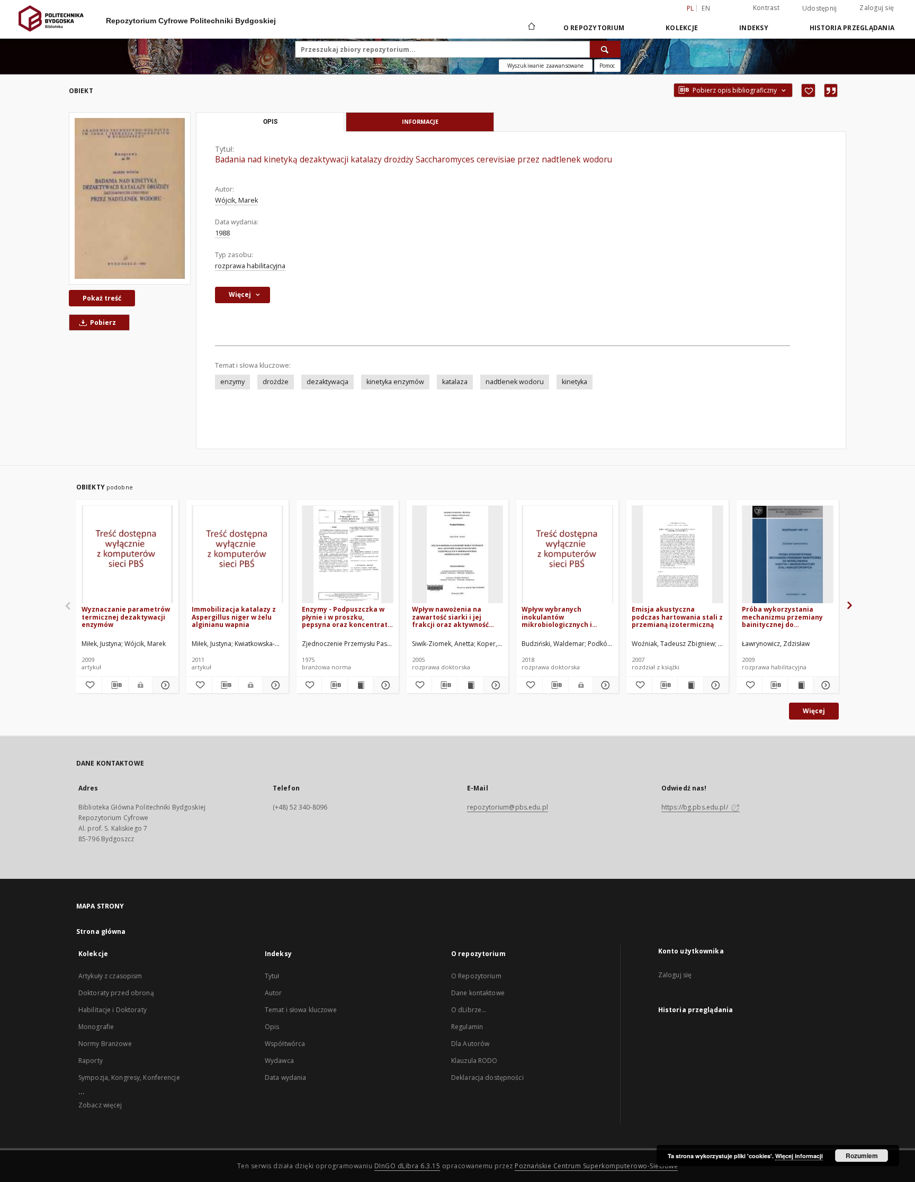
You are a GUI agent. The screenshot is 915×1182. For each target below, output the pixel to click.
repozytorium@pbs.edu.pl (507, 807)
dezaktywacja (327, 381)
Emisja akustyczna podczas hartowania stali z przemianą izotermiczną (677, 617)
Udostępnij (819, 8)
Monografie (96, 1026)
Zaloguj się (876, 7)
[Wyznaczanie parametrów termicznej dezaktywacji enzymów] (127, 555)
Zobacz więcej (100, 1105)
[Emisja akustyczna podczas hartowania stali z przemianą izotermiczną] (677, 555)
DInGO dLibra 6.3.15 (407, 1165)
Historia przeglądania (852, 27)
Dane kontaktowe (478, 992)
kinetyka (574, 381)
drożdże (276, 381)
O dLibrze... (468, 1009)
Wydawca (279, 1060)
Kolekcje (682, 27)
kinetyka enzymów (395, 381)
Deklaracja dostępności (487, 1077)
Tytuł (272, 975)
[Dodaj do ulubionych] (808, 90)
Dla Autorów (470, 1043)
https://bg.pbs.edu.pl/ (695, 807)
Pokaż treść (102, 298)
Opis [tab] (270, 121)
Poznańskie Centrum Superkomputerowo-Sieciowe (596, 1165)
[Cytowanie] (831, 90)
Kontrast (766, 7)
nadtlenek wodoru (515, 381)
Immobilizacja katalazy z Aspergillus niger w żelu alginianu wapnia (234, 617)
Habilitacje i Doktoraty (112, 1009)
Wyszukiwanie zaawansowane (545, 65)
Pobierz (102, 322)
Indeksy (753, 27)
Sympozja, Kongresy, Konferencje (129, 1077)
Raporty (90, 1060)
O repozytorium (594, 27)
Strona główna (101, 931)
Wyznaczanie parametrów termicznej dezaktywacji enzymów (126, 617)
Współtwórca (285, 1043)
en (706, 8)
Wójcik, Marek (236, 200)
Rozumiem (862, 1155)
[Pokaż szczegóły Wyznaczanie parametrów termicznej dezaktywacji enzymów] (163, 685)
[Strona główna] (531, 27)
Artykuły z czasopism (110, 975)
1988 (222, 233)
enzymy (232, 381)
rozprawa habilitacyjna (250, 265)
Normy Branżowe (105, 1043)
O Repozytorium (476, 975)
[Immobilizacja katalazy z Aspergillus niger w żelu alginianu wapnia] (237, 555)
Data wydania (285, 1077)
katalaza (455, 381)
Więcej (814, 710)
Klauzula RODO (474, 1060)
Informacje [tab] (420, 121)
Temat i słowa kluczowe (301, 1009)
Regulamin (467, 1026)
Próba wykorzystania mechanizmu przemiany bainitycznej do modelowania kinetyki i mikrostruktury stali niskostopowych (782, 617)
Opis (272, 1026)
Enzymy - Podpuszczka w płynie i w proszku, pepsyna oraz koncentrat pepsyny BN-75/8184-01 (345, 617)
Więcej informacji (799, 1156)
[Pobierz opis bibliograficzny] (115, 685)
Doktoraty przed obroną (116, 992)
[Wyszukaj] (605, 49)
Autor (273, 992)
